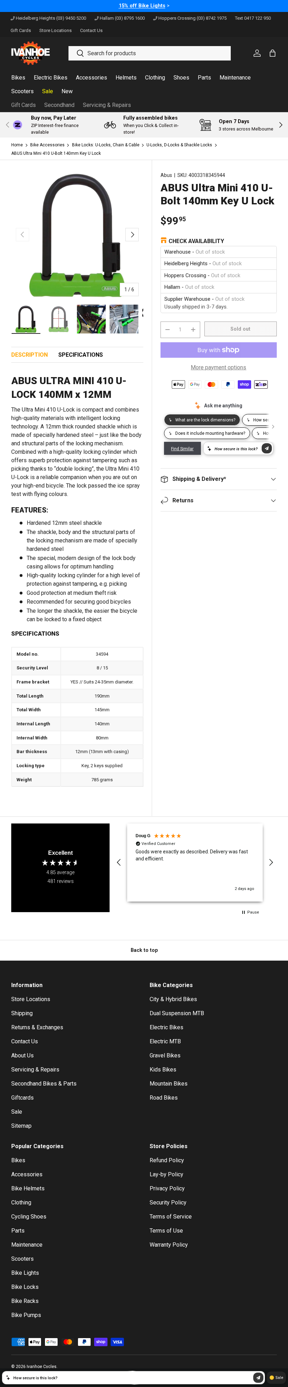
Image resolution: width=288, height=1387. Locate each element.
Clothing (21, 1202)
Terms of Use (166, 1230)
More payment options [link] (218, 367)
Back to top (144, 950)
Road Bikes (164, 1097)
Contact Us (24, 1041)
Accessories (26, 1174)
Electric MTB (165, 1041)
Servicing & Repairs (107, 105)
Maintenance (26, 1244)
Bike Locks (25, 1287)
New (67, 91)
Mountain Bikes (169, 1083)
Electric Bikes (166, 1027)
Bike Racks (25, 1301)
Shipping (22, 1013)
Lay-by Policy (166, 1174)
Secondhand (59, 105)
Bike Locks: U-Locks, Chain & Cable (105, 144)
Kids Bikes (163, 1069)
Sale (16, 1111)
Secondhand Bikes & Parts (44, 1083)
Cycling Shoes (28, 1216)
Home (17, 144)
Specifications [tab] (80, 354)
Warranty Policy (169, 1244)
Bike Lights (25, 1273)
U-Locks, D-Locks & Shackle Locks (179, 144)
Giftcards (22, 1097)
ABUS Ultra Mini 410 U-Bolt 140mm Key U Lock (56, 153)
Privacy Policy (167, 1188)
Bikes (18, 1160)
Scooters (22, 1258)
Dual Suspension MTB (177, 1013)
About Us (22, 1055)
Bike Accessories (47, 144)
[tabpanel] (77, 581)
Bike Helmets (28, 1188)
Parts (18, 1230)
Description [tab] (29, 354)
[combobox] (149, 53)
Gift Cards (23, 105)
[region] (195, 862)
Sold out (240, 329)
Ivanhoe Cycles (42, 1366)
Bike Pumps (26, 1315)
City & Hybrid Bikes (173, 999)
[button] (119, 862)
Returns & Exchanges (37, 1027)
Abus (166, 175)
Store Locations (30, 999)
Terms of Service (171, 1216)
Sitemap (21, 1125)
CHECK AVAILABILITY (196, 241)
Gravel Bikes (165, 1055)
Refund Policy (167, 1160)
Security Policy (168, 1202)
